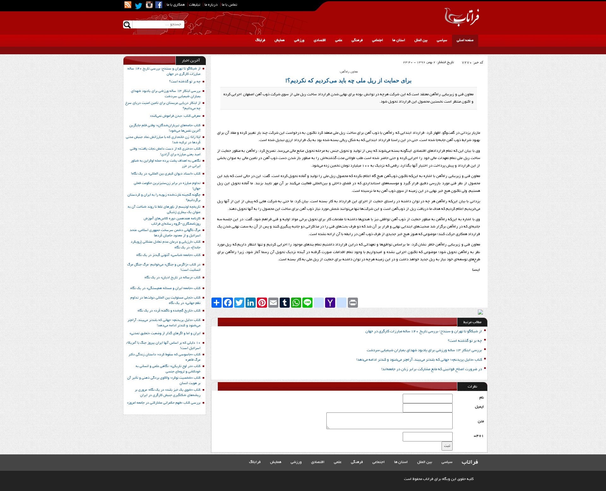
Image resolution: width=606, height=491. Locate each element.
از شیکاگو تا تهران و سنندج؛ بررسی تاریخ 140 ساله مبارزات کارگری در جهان (423, 331)
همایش (280, 40)
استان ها (398, 40)
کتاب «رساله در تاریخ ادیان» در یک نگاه (172, 278)
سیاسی (442, 40)
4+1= (479, 436)
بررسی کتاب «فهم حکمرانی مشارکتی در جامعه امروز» (163, 403)
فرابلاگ (260, 40)
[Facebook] (158, 4)
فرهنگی (357, 40)
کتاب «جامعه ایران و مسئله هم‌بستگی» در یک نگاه (165, 288)
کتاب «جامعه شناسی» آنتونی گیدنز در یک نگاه (168, 255)
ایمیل (479, 407)
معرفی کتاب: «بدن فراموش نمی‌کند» (175, 116)
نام (481, 398)
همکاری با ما (176, 5)
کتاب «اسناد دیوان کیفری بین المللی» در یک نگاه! (165, 174)
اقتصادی (320, 40)
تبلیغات (194, 5)
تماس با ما (229, 5)
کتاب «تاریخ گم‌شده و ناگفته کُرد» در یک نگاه (169, 311)
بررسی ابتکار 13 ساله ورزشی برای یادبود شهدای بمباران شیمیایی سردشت (424, 350)
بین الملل (420, 40)
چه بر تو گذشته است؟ (465, 341)
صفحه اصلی (465, 40)
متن (481, 421)
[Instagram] (149, 4)
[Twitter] (138, 6)
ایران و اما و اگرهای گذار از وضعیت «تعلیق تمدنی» (164, 333)
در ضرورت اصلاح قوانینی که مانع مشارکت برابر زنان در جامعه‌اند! (431, 369)
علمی (338, 40)
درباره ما (211, 5)
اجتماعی (377, 40)
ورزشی (299, 40)
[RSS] (127, 4)
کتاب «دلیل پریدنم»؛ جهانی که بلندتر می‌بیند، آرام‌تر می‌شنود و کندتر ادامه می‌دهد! (419, 360)
